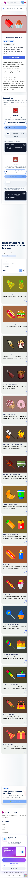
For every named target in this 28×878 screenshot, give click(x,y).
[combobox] (14, 2)
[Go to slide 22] (23, 865)
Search (3, 835)
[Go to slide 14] (16, 865)
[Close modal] (24, 431)
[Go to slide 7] (9, 865)
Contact (19, 875)
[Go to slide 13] (15, 865)
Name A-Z (6, 266)
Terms (13, 875)
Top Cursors (5, 832)
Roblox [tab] (16, 136)
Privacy (9, 875)
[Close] (25, 838)
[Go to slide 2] (4, 865)
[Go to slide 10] (12, 865)
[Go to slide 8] (10, 865)
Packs (3, 829)
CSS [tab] (8, 133)
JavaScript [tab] (15, 133)
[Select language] (26, 2)
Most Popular (13, 263)
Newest (6, 263)
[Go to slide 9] (11, 865)
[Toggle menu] (2, 2)
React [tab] (22, 133)
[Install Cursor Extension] (22, 2)
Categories (4, 827)
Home (3, 824)
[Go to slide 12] (14, 865)
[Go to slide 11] (13, 865)
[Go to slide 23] (24, 865)
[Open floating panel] (25, 875)
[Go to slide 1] (3, 865)
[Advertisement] (14, 222)
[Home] (3, 8)
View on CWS (13, 863)
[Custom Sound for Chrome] (14, 851)
